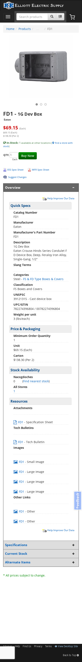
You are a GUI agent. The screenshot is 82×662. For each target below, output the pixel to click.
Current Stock (16, 554)
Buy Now (27, 156)
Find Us (27, 646)
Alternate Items (17, 562)
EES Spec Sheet (15, 169)
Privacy (38, 646)
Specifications (16, 545)
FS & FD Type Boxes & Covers (43, 279)
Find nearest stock (36, 381)
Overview (12, 188)
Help (17, 646)
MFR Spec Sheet (40, 169)
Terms (48, 646)
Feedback (77, 501)
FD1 (20, 422)
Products (25, 29)
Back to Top (70, 655)
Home (10, 29)
